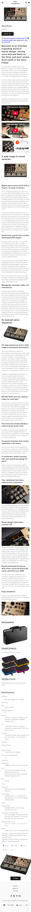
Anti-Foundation (15, 3)
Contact (15, 891)
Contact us (19, 40)
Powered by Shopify (22, 900)
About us (15, 888)
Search (15, 886)
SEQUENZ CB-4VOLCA (9, 648)
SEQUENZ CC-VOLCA (8, 679)
